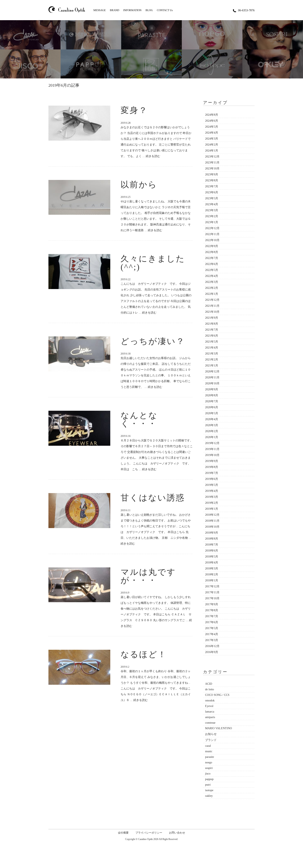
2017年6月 (211, 622)
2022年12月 (212, 228)
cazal (208, 745)
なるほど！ (144, 654)
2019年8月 (211, 467)
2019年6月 (211, 479)
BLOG (149, 10)
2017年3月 (211, 640)
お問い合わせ (177, 832)
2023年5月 (211, 198)
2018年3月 (211, 568)
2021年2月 (211, 359)
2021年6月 (211, 335)
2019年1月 (211, 508)
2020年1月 (211, 437)
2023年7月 (211, 186)
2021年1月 (211, 365)
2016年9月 (211, 652)
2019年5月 (211, 484)
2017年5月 (211, 628)
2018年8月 (211, 538)
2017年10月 (212, 598)
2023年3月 (211, 210)
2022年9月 (211, 246)
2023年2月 (211, 216)
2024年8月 (211, 114)
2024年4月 (211, 132)
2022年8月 (211, 252)
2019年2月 (211, 502)
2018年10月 (212, 526)
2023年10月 (212, 168)
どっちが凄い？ (153, 341)
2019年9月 (211, 461)
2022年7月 (211, 258)
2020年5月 (211, 413)
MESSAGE (99, 10)
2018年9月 (211, 532)
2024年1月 (211, 150)
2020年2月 (211, 431)
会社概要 (123, 832)
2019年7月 (211, 473)
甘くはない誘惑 (153, 497)
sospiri (209, 768)
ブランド (211, 740)
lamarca (209, 711)
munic (208, 751)
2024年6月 (211, 120)
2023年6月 (211, 192)
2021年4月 (211, 347)
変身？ (134, 110)
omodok (210, 700)
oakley (209, 795)
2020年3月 (211, 425)
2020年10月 (212, 383)
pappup (209, 779)
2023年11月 (212, 162)
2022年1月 (211, 293)
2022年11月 (212, 234)
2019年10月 (212, 455)
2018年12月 (212, 514)
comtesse (210, 722)
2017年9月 (211, 604)
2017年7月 (211, 616)
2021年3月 (211, 353)
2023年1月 (211, 222)
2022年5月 (211, 270)
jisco (207, 773)
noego (208, 762)
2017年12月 (212, 586)
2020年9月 (211, 389)
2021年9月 (211, 317)
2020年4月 (211, 419)
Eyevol (209, 706)
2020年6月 (211, 407)
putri (208, 784)
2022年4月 (211, 276)
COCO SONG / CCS (217, 694)
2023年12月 (212, 156)
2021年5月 (211, 341)
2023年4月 (211, 204)
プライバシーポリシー (148, 832)
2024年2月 (211, 144)
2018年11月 (212, 520)
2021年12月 (212, 299)
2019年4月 (211, 490)
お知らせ (211, 734)
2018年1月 (211, 580)
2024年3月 (211, 138)
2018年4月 (211, 562)
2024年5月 (211, 126)
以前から (139, 184)
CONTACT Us (165, 10)
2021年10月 (212, 311)
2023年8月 (211, 180)
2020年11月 (212, 377)
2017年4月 (211, 634)
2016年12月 (212, 646)
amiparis (210, 717)
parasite (209, 756)
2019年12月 (212, 443)
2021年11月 (212, 305)
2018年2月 (211, 574)
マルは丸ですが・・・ (148, 576)
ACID (208, 683)
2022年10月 (212, 240)
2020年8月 (211, 395)
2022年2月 (211, 287)
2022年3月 (211, 281)
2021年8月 (211, 323)
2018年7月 (211, 544)
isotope (209, 790)
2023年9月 (211, 174)
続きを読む (153, 156)
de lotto (209, 689)
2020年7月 (211, 401)
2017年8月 (211, 610)
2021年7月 (211, 329)
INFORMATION (132, 10)
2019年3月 (211, 496)
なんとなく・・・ (139, 419)
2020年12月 (212, 371)
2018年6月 (211, 550)
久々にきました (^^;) (153, 263)
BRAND (114, 10)
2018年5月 (211, 556)
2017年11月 (212, 592)
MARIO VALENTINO (218, 728)
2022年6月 (211, 264)
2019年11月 (212, 449)
